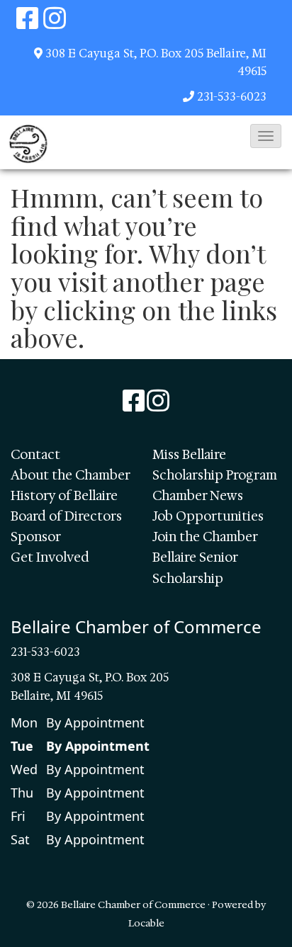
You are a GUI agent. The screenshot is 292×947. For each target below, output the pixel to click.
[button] (265, 136)
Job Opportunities (208, 516)
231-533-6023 (231, 96)
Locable (146, 923)
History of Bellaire (64, 495)
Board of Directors (66, 516)
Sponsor (36, 536)
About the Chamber (70, 475)
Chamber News (197, 495)
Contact (35, 454)
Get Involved (50, 557)
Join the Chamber (205, 536)
